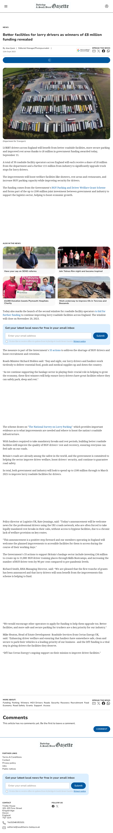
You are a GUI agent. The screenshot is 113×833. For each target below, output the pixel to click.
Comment (101, 729)
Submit (100, 335)
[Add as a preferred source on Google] (83, 50)
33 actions (55, 350)
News (6, 27)
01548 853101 (17, 822)
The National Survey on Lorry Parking (50, 426)
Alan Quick (10, 48)
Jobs (4, 766)
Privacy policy (9, 763)
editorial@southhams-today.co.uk (23, 827)
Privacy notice (80, 341)
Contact (6, 760)
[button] (5, 6)
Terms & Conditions (12, 757)
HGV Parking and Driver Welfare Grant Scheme (78, 187)
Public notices (9, 768)
